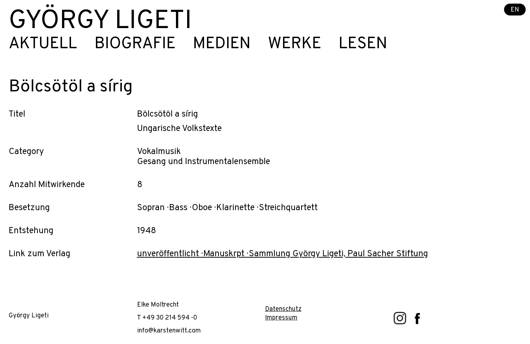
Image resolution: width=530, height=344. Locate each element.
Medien (222, 44)
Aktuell (43, 44)
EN (515, 10)
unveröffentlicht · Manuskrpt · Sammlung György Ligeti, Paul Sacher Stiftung (282, 254)
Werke (294, 44)
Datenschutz (283, 309)
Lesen (363, 44)
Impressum (281, 318)
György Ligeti (100, 21)
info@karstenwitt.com (169, 331)
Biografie (135, 44)
